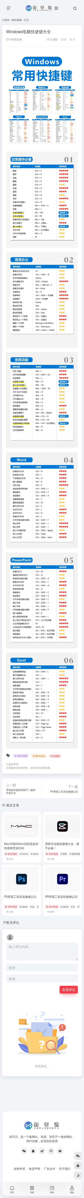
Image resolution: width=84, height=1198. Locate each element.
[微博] (42, 1151)
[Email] (60, 1151)
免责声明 (34, 1168)
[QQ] (33, 1151)
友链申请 (19, 1168)
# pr (73, 906)
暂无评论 (12, 922)
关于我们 (64, 1168)
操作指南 (17, 19)
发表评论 (68, 989)
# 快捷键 (55, 756)
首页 (6, 19)
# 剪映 (64, 853)
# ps (32, 906)
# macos (24, 853)
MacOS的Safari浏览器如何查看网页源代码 (21, 846)
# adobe (24, 906)
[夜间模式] (78, 1175)
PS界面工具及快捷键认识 (20, 896)
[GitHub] (51, 1151)
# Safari (34, 853)
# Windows (39, 756)
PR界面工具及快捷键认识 (61, 896)
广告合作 (49, 1168)
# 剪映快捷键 (76, 853)
